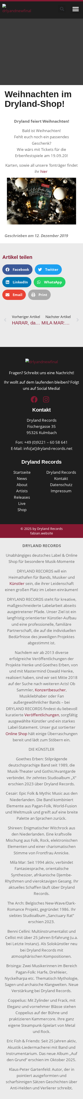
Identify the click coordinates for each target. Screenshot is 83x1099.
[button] (75, 9)
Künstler (16, 583)
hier (44, 171)
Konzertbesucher (50, 689)
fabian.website (41, 533)
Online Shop (16, 733)
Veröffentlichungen (41, 714)
